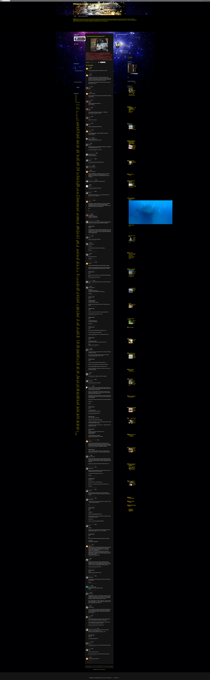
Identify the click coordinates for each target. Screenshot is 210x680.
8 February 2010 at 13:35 (92, 568)
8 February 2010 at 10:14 (92, 453)
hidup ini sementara (131, 124)
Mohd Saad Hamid (91, 158)
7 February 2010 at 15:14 (92, 163)
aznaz (122, 43)
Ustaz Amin (131, 252)
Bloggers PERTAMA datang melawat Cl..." (78, 185)
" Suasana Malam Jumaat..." (78, 147)
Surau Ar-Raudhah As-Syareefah (132, 396)
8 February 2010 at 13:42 (92, 573)
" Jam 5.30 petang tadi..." (78, 156)
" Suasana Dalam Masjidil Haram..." (78, 308)
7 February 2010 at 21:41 (92, 370)
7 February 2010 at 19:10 (92, 346)
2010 (76, 101)
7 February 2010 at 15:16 (92, 168)
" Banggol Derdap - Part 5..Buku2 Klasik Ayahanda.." (78, 409)
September (78, 108)
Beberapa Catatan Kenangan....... (132, 435)
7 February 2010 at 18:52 (92, 294)
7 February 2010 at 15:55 (92, 182)
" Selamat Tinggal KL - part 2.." (78, 368)
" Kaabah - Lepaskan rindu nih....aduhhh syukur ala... (78, 357)
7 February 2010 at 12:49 (92, 121)
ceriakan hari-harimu (131, 174)
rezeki (89, 455)
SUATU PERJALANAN (131, 498)
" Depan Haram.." (78, 282)
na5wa (130, 303)
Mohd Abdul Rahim (91, 262)
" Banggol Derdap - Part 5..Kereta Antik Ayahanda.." (78, 416)
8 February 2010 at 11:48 (92, 476)
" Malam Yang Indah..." (78, 189)
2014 (76, 95)
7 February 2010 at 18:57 (92, 306)
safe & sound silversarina (131, 370)
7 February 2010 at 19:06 (92, 335)
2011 (76, 99)
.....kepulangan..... (132, 436)
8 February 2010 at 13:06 (92, 556)
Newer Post (88, 666)
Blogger (119, 677)
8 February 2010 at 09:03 (92, 437)
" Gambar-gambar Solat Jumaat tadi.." (77, 142)
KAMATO (130, 338)
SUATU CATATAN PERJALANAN (132, 269)
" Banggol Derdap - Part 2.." (78, 428)
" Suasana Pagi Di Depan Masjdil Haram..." (78, 351)
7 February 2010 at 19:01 (92, 315)
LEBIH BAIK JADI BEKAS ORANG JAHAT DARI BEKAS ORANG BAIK (132, 143)
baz (89, 657)
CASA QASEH (90, 280)
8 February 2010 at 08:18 (92, 414)
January (77, 431)
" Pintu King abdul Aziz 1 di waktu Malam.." (78, 178)
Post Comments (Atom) (101, 669)
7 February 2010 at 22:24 (92, 377)
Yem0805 (89, 641)
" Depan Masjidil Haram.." (78, 262)
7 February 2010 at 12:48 (92, 114)
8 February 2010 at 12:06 (92, 522)
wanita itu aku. (131, 160)
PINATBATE (90, 137)
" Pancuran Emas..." (78, 182)
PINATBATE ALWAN (132, 407)
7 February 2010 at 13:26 (92, 127)
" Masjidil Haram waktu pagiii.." (77, 205)
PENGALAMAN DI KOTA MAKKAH (90, 4)
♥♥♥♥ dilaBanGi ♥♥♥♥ (92, 153)
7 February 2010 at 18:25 (92, 240)
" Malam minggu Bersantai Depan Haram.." (78, 228)
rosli (89, 67)
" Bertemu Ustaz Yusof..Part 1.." (78, 386)
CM (89, 372)
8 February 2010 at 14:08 (92, 583)
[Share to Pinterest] (104, 62)
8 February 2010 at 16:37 (92, 646)
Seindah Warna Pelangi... (131, 502)
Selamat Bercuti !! (132, 371)
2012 (76, 98)
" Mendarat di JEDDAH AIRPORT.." (78, 363)
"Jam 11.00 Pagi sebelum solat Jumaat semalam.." (78, 300)
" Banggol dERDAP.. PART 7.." (78, 397)
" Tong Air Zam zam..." (77, 173)
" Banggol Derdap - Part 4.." (78, 421)
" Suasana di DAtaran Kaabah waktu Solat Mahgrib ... (78, 314)
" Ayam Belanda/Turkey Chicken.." (78, 151)
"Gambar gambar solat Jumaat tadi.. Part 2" (78, 136)
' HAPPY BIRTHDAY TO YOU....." (78, 285)
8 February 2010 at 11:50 (92, 487)
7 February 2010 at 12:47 (92, 105)
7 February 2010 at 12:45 (92, 84)
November (78, 104)
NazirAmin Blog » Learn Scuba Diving (132, 199)
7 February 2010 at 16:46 (92, 218)
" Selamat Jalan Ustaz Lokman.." (78, 210)
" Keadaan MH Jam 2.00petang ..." (78, 347)
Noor (89, 143)
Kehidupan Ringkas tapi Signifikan (131, 510)
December (78, 102)
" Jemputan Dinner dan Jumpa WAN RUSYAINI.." (78, 402)
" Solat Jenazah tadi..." (78, 328)
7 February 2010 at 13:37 (92, 141)
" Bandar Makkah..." (78, 223)
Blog (75, 16)
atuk (89, 242)
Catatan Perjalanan (132, 447)
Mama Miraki (90, 165)
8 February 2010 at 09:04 (92, 447)
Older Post (110, 666)
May (77, 115)
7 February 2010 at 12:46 (92, 90)
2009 (76, 433)
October (77, 107)
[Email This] (100, 62)
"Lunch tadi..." (77, 271)
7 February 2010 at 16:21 (92, 198)
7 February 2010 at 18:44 (92, 284)
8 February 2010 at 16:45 (92, 655)
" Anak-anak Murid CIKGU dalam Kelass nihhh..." (78, 200)
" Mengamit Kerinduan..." (78, 337)
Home (99, 666)
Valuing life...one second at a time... (132, 354)
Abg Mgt (89, 123)
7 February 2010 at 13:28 (92, 135)
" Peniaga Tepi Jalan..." (77, 256)
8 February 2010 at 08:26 (92, 427)
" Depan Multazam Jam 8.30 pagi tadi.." (78, 332)
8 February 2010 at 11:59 (92, 505)
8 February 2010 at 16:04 (92, 639)
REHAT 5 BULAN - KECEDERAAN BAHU (134, 147)
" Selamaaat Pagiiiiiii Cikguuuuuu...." (78, 341)
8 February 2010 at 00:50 (92, 384)
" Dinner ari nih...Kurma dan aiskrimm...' (78, 169)
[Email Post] (99, 62)
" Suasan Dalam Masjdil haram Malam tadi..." (77, 219)
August (77, 111)
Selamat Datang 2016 (134, 290)
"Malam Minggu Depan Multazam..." (77, 242)
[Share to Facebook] (103, 62)
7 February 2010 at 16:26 (92, 211)
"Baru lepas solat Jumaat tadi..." (78, 232)
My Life (89, 86)
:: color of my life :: (132, 288)
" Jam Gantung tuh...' (78, 268)
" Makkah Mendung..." (78, 259)
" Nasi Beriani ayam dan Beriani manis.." (77, 251)
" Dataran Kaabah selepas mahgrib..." (78, 164)
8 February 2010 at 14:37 (92, 590)
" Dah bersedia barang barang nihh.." (78, 377)
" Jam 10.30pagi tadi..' (78, 320)
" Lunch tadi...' (77, 305)
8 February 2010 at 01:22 (92, 404)
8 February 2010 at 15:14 (92, 626)
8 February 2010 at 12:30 (92, 542)
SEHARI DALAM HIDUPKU (132, 181)
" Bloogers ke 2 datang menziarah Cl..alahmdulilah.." (78, 130)
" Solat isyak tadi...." (77, 279)
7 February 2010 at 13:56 (92, 156)
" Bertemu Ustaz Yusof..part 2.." (78, 382)
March (77, 118)
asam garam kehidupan (131, 379)
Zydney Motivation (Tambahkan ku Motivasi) (132, 465)
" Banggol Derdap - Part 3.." (78, 425)
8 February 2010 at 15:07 (92, 613)
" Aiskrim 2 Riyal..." (77, 265)
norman (89, 585)
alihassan (90, 544)
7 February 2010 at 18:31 (92, 251)
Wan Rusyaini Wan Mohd (92, 439)
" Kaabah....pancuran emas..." (78, 275)
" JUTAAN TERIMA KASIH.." (78, 390)
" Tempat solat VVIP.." (77, 193)
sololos (113, 677)
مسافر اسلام (90, 386)
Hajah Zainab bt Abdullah (92, 220)
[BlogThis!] (101, 62)
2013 (76, 96)
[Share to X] (102, 62)
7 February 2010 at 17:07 (92, 224)
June (77, 114)
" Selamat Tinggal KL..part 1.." (77, 372)
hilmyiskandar (90, 200)
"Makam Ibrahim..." (78, 246)
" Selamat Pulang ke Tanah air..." (78, 159)
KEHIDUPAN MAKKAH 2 (131, 88)
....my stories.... (131, 327)
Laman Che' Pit (131, 481)
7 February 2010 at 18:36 (92, 269)
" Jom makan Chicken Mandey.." (78, 324)
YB (88, 184)
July (77, 112)
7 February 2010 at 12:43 (92, 71)
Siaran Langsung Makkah (83, 16)
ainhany (89, 615)
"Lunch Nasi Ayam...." (78, 196)
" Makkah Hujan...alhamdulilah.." (78, 289)
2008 (76, 434)
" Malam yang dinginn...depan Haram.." (78, 124)
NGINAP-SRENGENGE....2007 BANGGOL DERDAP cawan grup (132, 108)
